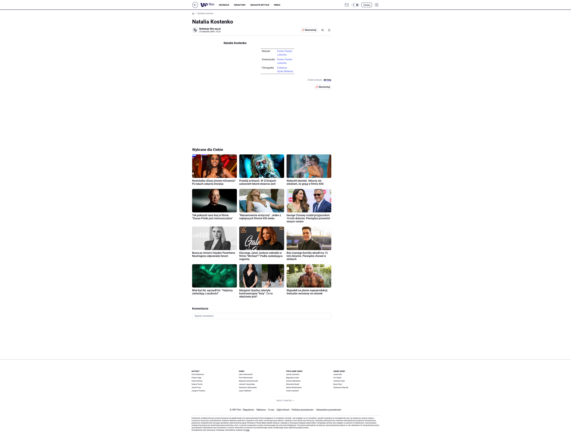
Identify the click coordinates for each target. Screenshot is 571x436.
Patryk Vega (196, 378)
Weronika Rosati (292, 384)
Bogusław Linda (292, 378)
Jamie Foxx (196, 387)
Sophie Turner (197, 384)
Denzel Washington (294, 387)
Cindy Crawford (292, 391)
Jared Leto (337, 374)
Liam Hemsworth (246, 374)
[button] (355, 5)
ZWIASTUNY (240, 5)
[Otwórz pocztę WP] (346, 5)
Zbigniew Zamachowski (248, 381)
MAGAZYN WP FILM (259, 5)
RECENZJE (224, 5)
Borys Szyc (337, 384)
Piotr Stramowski (246, 378)
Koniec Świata (284, 51)
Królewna (282, 67)
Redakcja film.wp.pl (210, 28)
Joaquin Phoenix (198, 391)
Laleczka (282, 54)
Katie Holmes (197, 381)
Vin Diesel (337, 378)
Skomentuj (310, 30)
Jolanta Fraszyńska (247, 384)
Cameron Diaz (339, 381)
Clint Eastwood (198, 374)
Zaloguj (366, 5)
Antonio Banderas (293, 381)
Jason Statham (245, 391)
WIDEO (277, 5)
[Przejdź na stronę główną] (195, 7)
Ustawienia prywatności (328, 409)
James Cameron (292, 374)
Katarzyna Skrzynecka (248, 387)
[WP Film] (209, 5)
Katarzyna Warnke (340, 387)
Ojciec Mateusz (285, 71)
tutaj (247, 430)
